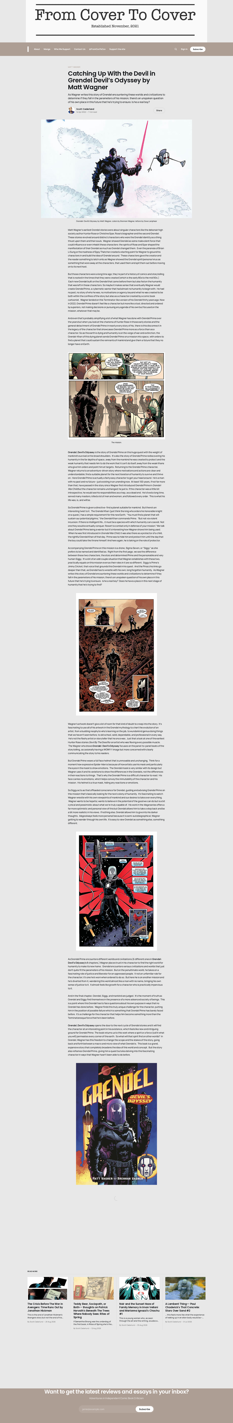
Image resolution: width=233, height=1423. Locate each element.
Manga (47, 49)
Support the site (117, 49)
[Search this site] (176, 49)
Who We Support (62, 49)
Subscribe (198, 49)
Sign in (184, 49)
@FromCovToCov (97, 49)
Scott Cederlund (85, 109)
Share (159, 110)
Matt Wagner (74, 67)
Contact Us (79, 49)
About (37, 49)
